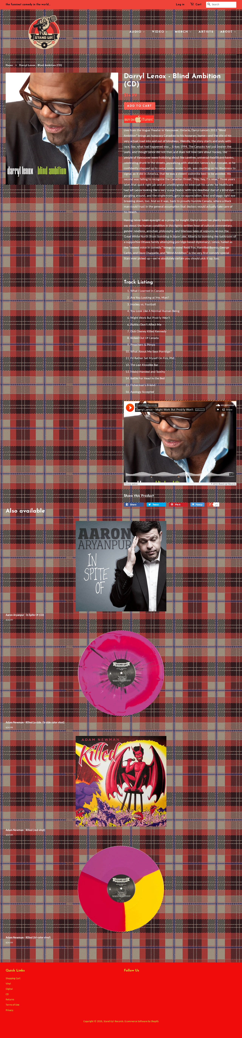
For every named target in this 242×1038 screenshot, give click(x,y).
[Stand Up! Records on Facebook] (133, 979)
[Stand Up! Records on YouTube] (146, 979)
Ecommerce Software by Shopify (142, 1021)
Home (9, 65)
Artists (206, 31)
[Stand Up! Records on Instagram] (140, 979)
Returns (10, 999)
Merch (182, 31)
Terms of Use (12, 1005)
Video (158, 31)
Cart (198, 4)
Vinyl (8, 983)
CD (7, 994)
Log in (180, 4)
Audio (136, 31)
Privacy (9, 1010)
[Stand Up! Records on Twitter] (126, 979)
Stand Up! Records (113, 1021)
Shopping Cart (13, 978)
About (227, 31)
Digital (9, 989)
